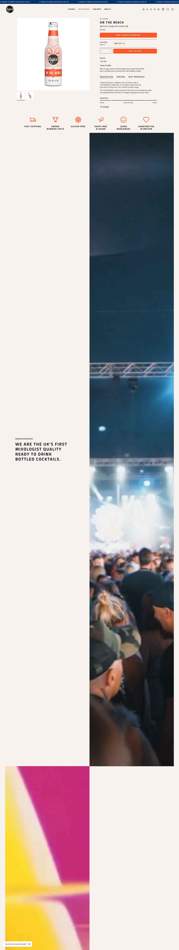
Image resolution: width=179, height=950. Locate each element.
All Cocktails (104, 19)
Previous (17, 54)
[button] (72, 9)
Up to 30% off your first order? (16, 944)
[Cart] (172, 9)
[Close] (29, 944)
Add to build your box (128, 35)
